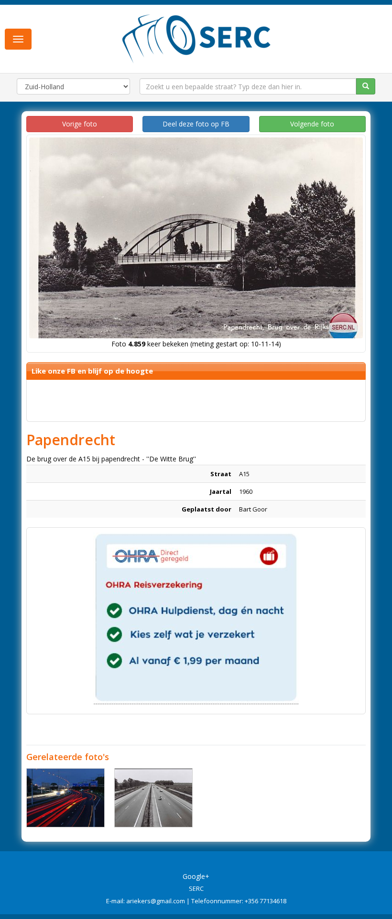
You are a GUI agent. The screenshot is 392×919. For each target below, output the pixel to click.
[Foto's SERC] (196, 37)
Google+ (196, 876)
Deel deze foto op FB (196, 123)
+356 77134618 (265, 901)
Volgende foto (312, 123)
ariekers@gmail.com (155, 901)
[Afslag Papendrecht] (65, 797)
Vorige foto (79, 123)
